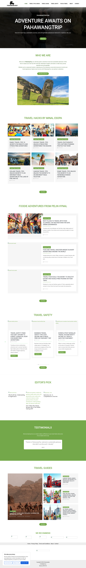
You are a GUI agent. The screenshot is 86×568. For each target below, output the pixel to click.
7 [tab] (45, 364)
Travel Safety (54, 3)
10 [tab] (48, 364)
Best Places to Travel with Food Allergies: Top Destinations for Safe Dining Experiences (56, 222)
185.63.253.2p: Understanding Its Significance (16, 395)
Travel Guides (45, 3)
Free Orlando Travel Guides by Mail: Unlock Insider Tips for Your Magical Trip (69, 495)
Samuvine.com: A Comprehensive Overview (50, 395)
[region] (16, 558)
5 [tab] (42, 364)
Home (26, 3)
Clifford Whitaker (13, 516)
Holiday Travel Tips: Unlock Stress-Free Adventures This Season (42, 144)
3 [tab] (39, 364)
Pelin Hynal (46, 234)
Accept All (25, 562)
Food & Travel (64, 3)
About (71, 3)
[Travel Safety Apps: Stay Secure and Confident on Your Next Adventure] (67, 326)
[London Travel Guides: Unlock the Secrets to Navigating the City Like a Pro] (52, 480)
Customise (8, 562)
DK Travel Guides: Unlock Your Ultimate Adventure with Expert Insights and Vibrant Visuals (69, 511)
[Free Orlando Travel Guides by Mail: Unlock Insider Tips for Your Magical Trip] (52, 496)
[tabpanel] (19, 339)
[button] (5, 342)
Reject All (16, 562)
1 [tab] (37, 364)
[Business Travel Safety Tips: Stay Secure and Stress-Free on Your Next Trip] (19, 326)
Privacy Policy (34, 543)
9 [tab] (47, 364)
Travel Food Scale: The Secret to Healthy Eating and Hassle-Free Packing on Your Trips (58, 278)
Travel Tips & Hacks (34, 3)
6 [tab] (43, 364)
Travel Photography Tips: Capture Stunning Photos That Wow (65, 144)
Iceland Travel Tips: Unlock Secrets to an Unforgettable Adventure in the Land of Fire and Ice (19, 175)
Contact (77, 3)
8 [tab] (46, 364)
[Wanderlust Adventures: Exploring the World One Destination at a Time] (25, 496)
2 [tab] (38, 364)
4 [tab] (41, 364)
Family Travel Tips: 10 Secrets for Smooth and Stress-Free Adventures (19, 144)
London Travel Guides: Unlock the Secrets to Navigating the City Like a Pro (69, 480)
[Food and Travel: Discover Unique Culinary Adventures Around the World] (12, 243)
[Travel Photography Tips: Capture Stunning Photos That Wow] (66, 130)
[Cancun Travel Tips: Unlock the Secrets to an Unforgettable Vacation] (43, 158)
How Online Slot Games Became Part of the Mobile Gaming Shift (33, 407)
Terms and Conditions (44, 543)
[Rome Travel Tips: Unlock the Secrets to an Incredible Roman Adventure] (66, 158)
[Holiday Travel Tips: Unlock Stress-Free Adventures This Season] (43, 130)
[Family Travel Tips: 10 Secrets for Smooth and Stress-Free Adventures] (19, 130)
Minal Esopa (13, 147)
